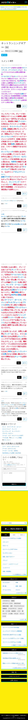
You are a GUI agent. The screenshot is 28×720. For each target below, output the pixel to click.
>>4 (6, 203)
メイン (10, 184)
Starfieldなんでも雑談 (8, 453)
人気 (5, 535)
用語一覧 (14, 672)
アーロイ (4, 448)
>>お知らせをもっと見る (19, 668)
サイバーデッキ (19, 83)
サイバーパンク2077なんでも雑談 (12, 538)
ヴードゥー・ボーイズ (13, 300)
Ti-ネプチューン (14, 302)
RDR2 (15, 450)
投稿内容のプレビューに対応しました (13, 653)
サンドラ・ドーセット (14, 285)
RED (9, 351)
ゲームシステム (7, 590)
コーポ (4, 616)
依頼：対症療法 (7, 571)
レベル (23, 221)
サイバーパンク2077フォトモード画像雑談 (14, 638)
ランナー (21, 277)
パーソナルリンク (14, 70)
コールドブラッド (12, 608)
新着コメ (22, 535)
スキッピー (6, 542)
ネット (16, 76)
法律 (11, 606)
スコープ (5, 613)
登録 (7, 47)
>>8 (6, 391)
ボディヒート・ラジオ (7, 603)
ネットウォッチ (7, 136)
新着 (14, 535)
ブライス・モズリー (7, 433)
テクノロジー (7, 440)
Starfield (18, 453)
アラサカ (6, 404)
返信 (19, 106)
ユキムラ (20, 608)
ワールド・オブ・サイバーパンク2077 (12, 435)
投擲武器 (5, 608)
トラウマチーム (6, 600)
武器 (17, 582)
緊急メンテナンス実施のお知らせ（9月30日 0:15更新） (14, 663)
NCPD (13, 295)
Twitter (5, 55)
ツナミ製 (8, 611)
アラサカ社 (5, 437)
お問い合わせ (14, 680)
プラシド (5, 560)
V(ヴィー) (5, 545)
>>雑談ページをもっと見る (18, 645)
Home (2, 7)
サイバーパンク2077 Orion (10, 549)
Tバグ (7, 224)
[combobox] (14, 523)
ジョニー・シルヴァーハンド (10, 564)
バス (6, 413)
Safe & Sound (17, 603)
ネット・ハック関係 (12, 51)
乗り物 (4, 586)
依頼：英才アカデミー (9, 556)
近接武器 (13, 611)
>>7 (2, 401)
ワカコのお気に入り (17, 224)
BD (3, 611)
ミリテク (12, 404)
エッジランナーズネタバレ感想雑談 (12, 631)
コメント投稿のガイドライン (10, 464)
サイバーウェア (16, 126)
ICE (7, 305)
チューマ (18, 356)
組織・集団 (19, 586)
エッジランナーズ (6, 200)
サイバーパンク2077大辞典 (13, 7)
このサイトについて (14, 676)
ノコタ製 (10, 613)
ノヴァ (18, 611)
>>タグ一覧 (23, 619)
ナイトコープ (21, 290)
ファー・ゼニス (6, 446)
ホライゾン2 (15, 446)
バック (3, 406)
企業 (22, 94)
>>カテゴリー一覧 (21, 593)
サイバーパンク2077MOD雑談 (11, 627)
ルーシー (14, 200)
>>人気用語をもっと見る (19, 574)
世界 (12, 144)
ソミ (3, 322)
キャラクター (6, 582)
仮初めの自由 (6, 606)
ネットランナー (6, 68)
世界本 (13, 162)
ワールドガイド (6, 76)
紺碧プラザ (5, 177)
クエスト (18, 590)
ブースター (22, 121)
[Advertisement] (14, 25)
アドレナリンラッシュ (19, 606)
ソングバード (6, 567)
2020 (21, 81)
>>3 (2, 214)
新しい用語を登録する (14, 529)
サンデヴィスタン (7, 553)
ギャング (22, 613)
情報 (16, 292)
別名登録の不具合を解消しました (12, 658)
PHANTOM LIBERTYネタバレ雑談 (12, 634)
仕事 (4, 354)
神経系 (12, 600)
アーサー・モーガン (7, 450)
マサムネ (16, 613)
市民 (4, 129)
